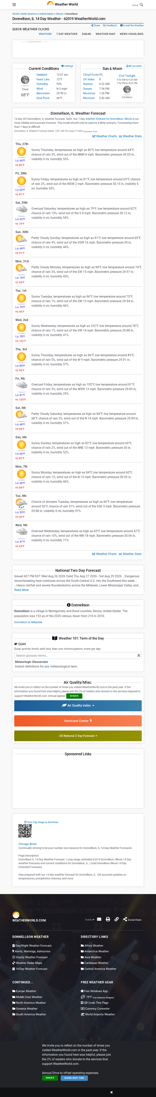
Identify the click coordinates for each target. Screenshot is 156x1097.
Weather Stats (132, 136)
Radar (86, 33)
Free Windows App (95, 991)
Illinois (59, 13)
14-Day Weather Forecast (31, 969)
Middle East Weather (28, 997)
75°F (99, 997)
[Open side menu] (14, 4)
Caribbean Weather (96, 963)
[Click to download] (25, 830)
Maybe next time (74, 1078)
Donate (50, 1078)
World (15, 13)
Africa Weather (93, 945)
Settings (68, 66)
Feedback (111, 25)
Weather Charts (106, 136)
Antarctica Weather (96, 951)
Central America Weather (100, 969)
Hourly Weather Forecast (31, 957)
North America (29, 13)
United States (46, 13)
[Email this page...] (99, 919)
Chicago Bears (27, 844)
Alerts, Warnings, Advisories (32, 951)
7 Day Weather (66, 33)
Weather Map (105, 33)
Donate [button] (74, 696)
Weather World (66, 4)
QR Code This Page (95, 1002)
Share (96, 25)
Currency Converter (97, 1008)
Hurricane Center (77, 721)
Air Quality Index (79, 705)
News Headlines (132, 33)
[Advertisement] (78, 49)
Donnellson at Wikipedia (28, 622)
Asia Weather (92, 957)
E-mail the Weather (133, 25)
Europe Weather (25, 991)
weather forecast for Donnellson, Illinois (108, 118)
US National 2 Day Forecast (77, 736)
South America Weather (30, 1014)
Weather (45, 33)
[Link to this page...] (116, 919)
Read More (21, 590)
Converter (136, 66)
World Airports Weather (99, 1014)
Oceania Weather (26, 1008)
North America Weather (30, 1002)
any (47, 666)
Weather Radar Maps (28, 963)
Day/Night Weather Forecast (33, 945)
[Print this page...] (107, 919)
